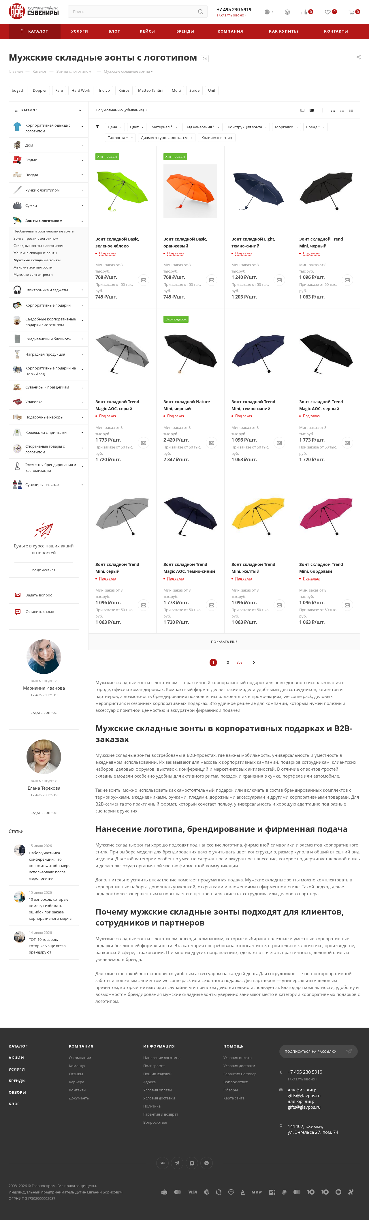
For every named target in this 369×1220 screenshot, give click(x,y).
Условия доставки (159, 1098)
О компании (80, 1057)
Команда (77, 1065)
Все (239, 662)
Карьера (76, 1081)
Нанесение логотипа (161, 1057)
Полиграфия (154, 1065)
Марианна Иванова (44, 688)
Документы (79, 1098)
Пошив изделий (157, 1073)
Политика (152, 1106)
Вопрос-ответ (155, 1122)
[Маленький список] (302, 110)
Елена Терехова (44, 788)
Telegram (177, 1163)
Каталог (18, 1046)
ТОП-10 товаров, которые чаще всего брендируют (47, 946)
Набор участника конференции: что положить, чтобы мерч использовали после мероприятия (50, 865)
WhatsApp (206, 1163)
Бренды (17, 1080)
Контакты (77, 1090)
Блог (14, 1103)
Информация (159, 1046)
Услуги (17, 1069)
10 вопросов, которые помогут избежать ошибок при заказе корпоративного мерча (50, 909)
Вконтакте (162, 1163)
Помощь (233, 1046)
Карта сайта (233, 1098)
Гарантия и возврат (160, 1114)
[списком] (342, 110)
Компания (81, 1046)
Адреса (149, 1081)
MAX (192, 1163)
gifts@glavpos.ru (304, 1095)
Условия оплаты (157, 1090)
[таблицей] (351, 110)
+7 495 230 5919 (234, 9)
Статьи (16, 831)
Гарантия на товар (240, 1073)
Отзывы (76, 1073)
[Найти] (200, 11)
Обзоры (17, 1092)
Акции (16, 1057)
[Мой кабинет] (287, 12)
